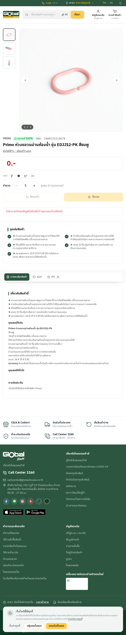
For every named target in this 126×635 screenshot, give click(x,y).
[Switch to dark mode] (120, 3)
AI (66, 14)
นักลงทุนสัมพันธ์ (74, 473)
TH (104, 3)
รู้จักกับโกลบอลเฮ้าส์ (76, 460)
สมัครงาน (71, 486)
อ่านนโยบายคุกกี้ (75, 619)
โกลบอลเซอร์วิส (11, 572)
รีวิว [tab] (55, 277)
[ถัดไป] (116, 80)
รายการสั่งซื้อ (73, 546)
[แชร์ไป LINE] (19, 176)
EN (111, 3)
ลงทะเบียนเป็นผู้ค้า (75, 493)
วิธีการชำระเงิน (10, 552)
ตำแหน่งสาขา (10, 559)
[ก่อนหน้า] (25, 80)
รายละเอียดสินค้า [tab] (18, 277)
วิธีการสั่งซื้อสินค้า (12, 539)
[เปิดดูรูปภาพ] (71, 80)
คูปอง (69, 559)
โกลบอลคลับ (72, 565)
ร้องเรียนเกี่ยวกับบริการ (70, 602)
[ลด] (16, 185)
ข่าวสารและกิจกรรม (76, 505)
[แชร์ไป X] (26, 176)
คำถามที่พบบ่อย (11, 533)
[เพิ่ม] (34, 185)
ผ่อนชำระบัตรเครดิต (13, 565)
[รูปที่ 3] (9, 62)
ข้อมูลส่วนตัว (72, 539)
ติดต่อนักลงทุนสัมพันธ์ (77, 480)
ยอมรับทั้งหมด (56, 626)
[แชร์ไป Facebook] (12, 176)
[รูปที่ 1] (9, 34)
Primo (7, 139)
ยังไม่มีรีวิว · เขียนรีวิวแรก (17, 151)
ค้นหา (77, 14)
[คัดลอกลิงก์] (33, 176)
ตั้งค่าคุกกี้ (14, 626)
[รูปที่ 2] (9, 48)
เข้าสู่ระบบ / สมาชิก (76, 533)
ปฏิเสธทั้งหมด (34, 626)
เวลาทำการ (42, 602)
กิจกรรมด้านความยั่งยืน (78, 499)
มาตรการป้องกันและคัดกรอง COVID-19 (87, 467)
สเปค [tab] (39, 277)
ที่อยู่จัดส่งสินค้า (74, 552)
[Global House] (11, 14)
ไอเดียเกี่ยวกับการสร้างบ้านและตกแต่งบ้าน (25, 578)
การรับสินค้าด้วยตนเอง (15, 546)
